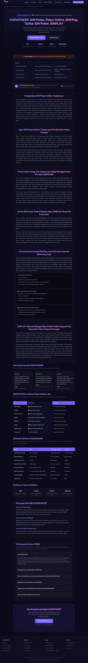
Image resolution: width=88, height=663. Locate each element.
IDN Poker (6, 6)
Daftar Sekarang (78, 2)
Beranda (27, 2)
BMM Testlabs (70, 645)
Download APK (58, 2)
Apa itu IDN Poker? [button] (23, 554)
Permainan (33, 2)
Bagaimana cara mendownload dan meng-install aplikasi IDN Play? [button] (36, 588)
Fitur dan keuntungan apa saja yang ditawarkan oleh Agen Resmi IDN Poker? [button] (39, 576)
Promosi (40, 2)
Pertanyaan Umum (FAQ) (61, 77)
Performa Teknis (20, 77)
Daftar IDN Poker (48, 2)
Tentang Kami (48, 642)
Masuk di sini (49, 625)
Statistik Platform (59, 74)
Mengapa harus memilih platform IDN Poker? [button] (30, 570)
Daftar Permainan (7, 645)
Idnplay (18, 333)
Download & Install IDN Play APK (43, 70)
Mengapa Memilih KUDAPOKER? (43, 77)
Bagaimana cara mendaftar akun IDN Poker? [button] (30, 582)
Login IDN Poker (53, 37)
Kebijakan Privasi (49, 645)
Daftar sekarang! (60, 56)
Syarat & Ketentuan (49, 648)
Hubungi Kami (67, 2)
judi (52, 355)
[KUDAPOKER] (6, 2)
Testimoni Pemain (20, 74)
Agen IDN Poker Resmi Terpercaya (43, 66)
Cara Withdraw (27, 648)
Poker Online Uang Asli (60, 66)
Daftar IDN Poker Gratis (36, 37)
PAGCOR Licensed (71, 642)
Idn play (18, 258)
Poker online (19, 178)
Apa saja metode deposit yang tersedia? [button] (29, 594)
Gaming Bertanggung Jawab (52, 650)
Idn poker (18, 99)
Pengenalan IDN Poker (21, 66)
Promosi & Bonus (7, 648)
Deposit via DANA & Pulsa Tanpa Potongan (63, 70)
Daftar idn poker (20, 218)
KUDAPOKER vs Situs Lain (41, 74)
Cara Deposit (27, 645)
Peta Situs (69, 648)
